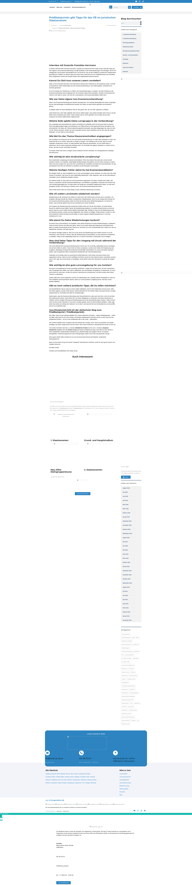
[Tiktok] (141, 810)
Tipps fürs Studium (128, 67)
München (48, 782)
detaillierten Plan (71, 109)
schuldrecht (131, 689)
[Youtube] (134, 810)
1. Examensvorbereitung (129, 34)
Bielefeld (63, 773)
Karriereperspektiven (128, 42)
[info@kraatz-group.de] (47, 753)
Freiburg (67, 776)
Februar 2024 (126, 612)
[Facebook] (144, 810)
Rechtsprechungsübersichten (131, 51)
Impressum (59, 811)
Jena (59, 779)
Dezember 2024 (127, 570)
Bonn (72, 773)
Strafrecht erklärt (133, 710)
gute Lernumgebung (58, 268)
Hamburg (92, 776)
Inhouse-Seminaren (82, 807)
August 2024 (126, 587)
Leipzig (74, 779)
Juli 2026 (125, 492)
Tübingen (87, 782)
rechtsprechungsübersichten (128, 686)
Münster (94, 779)
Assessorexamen (126, 634)
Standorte (67, 7)
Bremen (76, 773)
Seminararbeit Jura (134, 693)
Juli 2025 (125, 541)
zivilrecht (133, 720)
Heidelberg (54, 779)
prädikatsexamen (131, 679)
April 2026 (125, 504)
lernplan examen (125, 672)
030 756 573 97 (85, 758)
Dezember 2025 (127, 521)
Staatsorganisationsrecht (127, 699)
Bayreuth (53, 773)
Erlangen (88, 773)
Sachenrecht (124, 689)
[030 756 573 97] (81, 753)
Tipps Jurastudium (126, 720)
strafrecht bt (124, 710)
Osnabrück (54, 782)
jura (122, 655)
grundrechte (136, 651)
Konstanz (69, 779)
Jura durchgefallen (129, 655)
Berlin (58, 773)
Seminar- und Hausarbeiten (130, 55)
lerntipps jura (125, 675)
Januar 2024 (126, 616)
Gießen (72, 776)
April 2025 (125, 554)
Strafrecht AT (131, 706)
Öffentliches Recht (128, 46)
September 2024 (127, 583)
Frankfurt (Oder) (60, 776)
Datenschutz (66, 811)
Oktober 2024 (126, 579)
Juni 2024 (125, 595)
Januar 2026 (126, 517)
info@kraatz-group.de (54, 758)
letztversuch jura (133, 675)
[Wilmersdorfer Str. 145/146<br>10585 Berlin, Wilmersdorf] (115, 753)
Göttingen (77, 776)
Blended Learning (124, 785)
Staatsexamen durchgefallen (128, 696)
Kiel (62, 779)
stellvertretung (125, 703)
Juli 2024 (125, 591)
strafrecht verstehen (126, 713)
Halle (88, 776)
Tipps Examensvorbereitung (128, 717)
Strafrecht (125, 63)
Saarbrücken (78, 782)
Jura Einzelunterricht (125, 776)
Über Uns (59, 7)
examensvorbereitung (127, 651)
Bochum (68, 773)
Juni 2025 (125, 546)
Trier (83, 782)
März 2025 (125, 558)
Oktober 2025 (126, 529)
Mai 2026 (125, 500)
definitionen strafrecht (127, 641)
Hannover (48, 779)
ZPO (138, 720)
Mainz (78, 779)
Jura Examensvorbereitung (61, 102)
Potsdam (64, 782)
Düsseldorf (82, 773)
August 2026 (126, 488)
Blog (121, 794)
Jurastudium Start (125, 661)
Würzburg (93, 782)
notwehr (123, 679)
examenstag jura (125, 648)
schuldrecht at (125, 693)
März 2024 (126, 607)
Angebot (52, 7)
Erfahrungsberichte (79, 7)
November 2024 (127, 574)
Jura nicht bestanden (126, 658)
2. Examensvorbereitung (129, 38)
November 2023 (127, 620)
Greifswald (83, 776)
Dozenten (92, 315)
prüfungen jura (125, 682)
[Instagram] (137, 810)
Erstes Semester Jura (126, 644)
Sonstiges (125, 59)
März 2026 (125, 508)
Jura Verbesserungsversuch (128, 665)
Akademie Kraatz (81, 328)
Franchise (122, 791)
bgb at (137, 637)
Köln (65, 779)
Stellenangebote (124, 788)
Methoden (82, 291)
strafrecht (124, 706)
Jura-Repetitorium (124, 779)
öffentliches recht (126, 724)
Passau (60, 782)
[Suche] (129, 7)
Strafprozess (137, 703)
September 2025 (127, 533)
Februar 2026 (126, 513)
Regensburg (71, 782)
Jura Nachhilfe (123, 773)
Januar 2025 (126, 566)
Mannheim (84, 779)
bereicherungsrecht (126, 637)
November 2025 (127, 525)
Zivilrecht (125, 71)
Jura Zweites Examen (125, 782)
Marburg (89, 779)
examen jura (136, 644)
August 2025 (126, 537)
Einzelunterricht (110, 93)
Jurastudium (135, 658)
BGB (133, 637)
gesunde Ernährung (71, 250)
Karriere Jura (124, 668)
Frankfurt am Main (50, 776)
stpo (131, 703)
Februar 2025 (126, 562)
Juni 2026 (125, 496)
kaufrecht (131, 668)
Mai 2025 (125, 550)
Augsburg (48, 773)
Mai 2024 (125, 599)
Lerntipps (133, 672)
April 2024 (125, 603)
